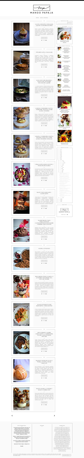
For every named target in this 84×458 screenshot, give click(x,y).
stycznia (61, 197)
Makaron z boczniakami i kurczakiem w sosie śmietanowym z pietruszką (66, 80)
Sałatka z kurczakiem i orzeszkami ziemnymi (66, 86)
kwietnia (60, 169)
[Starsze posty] (54, 416)
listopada (61, 161)
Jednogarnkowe (58, 443)
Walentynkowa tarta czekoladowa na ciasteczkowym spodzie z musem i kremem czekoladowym (44, 222)
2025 (60, 150)
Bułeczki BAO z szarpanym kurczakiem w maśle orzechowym (66, 57)
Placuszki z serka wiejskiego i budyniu (66, 90)
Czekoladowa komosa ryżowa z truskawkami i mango (44, 165)
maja (60, 168)
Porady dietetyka (62, 450)
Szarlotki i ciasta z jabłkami (65, 448)
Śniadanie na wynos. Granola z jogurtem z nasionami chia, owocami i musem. (44, 278)
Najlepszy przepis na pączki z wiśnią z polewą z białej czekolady (44, 362)
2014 (59, 201)
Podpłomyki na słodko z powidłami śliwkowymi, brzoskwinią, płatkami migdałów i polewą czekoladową (66, 68)
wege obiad (56, 448)
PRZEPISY (37, 17)
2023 (59, 152)
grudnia (60, 160)
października (61, 162)
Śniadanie (64, 428)
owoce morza (57, 441)
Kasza (57, 432)
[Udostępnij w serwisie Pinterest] (44, 40)
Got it (69, 455)
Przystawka (67, 439)
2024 (60, 151)
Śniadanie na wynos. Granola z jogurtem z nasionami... (64, 188)
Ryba (62, 430)
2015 (59, 200)
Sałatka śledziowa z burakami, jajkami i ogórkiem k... (64, 173)
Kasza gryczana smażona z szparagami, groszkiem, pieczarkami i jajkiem (44, 82)
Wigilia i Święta (58, 430)
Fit (55, 428)
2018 (59, 158)
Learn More (65, 455)
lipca (60, 166)
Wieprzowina (67, 430)
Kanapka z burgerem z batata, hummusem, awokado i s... (64, 178)
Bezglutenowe (66, 437)
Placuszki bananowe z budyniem (66, 62)
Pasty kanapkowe (66, 443)
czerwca (60, 167)
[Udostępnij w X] (41, 40)
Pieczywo (61, 437)
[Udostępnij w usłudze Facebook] (43, 40)
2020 (60, 156)
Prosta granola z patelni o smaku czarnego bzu (44, 389)
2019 (59, 157)
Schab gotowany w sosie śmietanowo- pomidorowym (44, 305)
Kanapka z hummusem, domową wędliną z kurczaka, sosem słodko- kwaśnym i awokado (44, 138)
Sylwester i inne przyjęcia (59, 439)
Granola (62, 441)
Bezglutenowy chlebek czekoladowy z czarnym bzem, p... (65, 192)
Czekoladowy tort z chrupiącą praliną (65, 144)
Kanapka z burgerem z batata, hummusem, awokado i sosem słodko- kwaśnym (44, 110)
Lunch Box (57, 437)
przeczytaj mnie (44, 64)
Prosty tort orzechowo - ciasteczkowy (44, 193)
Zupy (67, 432)
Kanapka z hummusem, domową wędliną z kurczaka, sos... (64, 180)
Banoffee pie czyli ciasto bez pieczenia (64, 128)
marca (60, 170)
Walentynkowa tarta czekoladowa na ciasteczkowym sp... (65, 185)
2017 (59, 159)
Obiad (68, 428)
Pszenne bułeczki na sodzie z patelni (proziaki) (66, 75)
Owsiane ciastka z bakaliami (44, 52)
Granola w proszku (44, 248)
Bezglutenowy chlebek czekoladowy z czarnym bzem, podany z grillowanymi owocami (44, 334)
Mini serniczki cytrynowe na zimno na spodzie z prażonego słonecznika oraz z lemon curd (66, 50)
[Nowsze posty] (12, 416)
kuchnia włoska (62, 432)
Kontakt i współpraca (44, 17)
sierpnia (60, 165)
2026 (60, 149)
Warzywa (59, 428)
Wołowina (67, 441)
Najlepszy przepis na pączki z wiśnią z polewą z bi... (65, 194)
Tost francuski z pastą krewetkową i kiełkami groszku (64, 41)
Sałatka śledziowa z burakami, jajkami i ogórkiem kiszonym (44, 25)
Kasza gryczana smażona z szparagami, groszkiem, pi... (64, 176)
